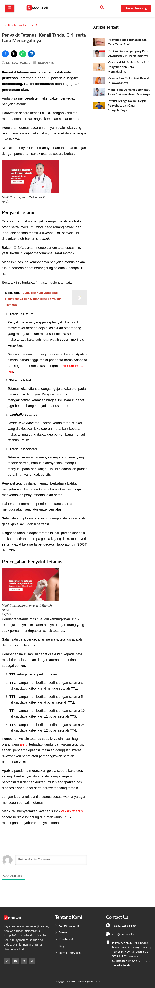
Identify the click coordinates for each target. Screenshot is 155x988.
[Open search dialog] (102, 8)
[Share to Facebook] (5, 53)
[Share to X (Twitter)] (14, 53)
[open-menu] (10, 8)
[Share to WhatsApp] (22, 53)
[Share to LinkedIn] (31, 53)
